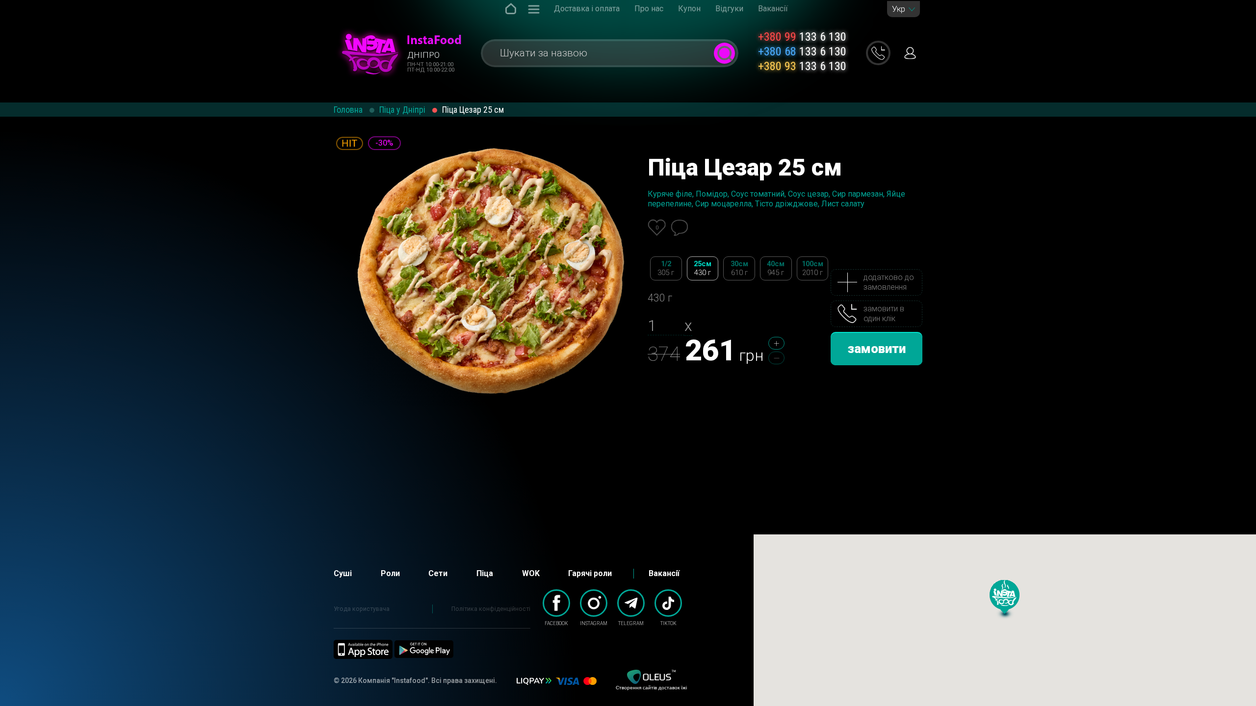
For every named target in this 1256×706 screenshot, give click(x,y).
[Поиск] (724, 53)
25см (702, 268)
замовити (877, 348)
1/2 (665, 268)
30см (739, 268)
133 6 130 (802, 37)
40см (776, 268)
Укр (898, 9)
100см (812, 268)
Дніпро (423, 55)
